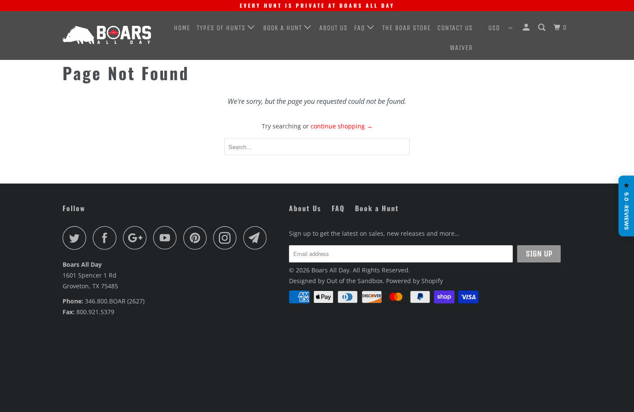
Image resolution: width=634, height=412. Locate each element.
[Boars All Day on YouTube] (167, 238)
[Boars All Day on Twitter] (77, 238)
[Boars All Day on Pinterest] (197, 238)
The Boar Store (406, 28)
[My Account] (527, 27)
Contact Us (455, 28)
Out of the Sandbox (354, 281)
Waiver (461, 48)
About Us (333, 28)
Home (182, 28)
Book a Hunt (377, 208)
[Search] (543, 27)
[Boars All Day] (107, 35)
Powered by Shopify (414, 281)
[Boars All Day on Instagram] (227, 238)
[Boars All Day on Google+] (137, 238)
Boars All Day (330, 270)
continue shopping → (342, 126)
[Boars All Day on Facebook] (107, 238)
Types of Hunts (222, 28)
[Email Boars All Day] (257, 238)
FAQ (360, 28)
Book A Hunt (283, 28)
